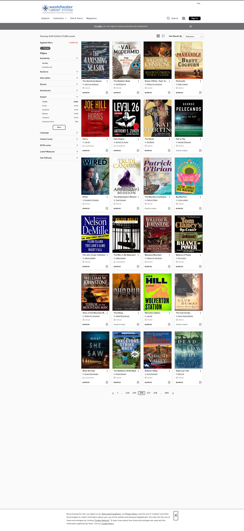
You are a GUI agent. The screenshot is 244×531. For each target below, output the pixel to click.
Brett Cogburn (183, 84)
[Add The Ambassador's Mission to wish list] (138, 208)
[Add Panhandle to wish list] (200, 93)
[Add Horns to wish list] (106, 150)
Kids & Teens (76, 18)
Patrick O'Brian (152, 200)
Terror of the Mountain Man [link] (94, 313)
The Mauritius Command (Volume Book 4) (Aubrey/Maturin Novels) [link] (156, 197)
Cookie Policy (108, 523)
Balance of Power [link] (183, 255)
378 (155, 393)
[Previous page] (113, 393)
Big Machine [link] (181, 197)
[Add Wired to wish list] (106, 208)
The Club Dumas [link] (183, 313)
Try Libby (98, 26)
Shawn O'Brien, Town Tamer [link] (156, 81)
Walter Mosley (121, 258)
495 (167, 393)
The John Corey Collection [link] (93, 255)
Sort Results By (175, 36)
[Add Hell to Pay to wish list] (200, 150)
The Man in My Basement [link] (125, 255)
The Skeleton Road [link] (122, 81)
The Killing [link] (118, 313)
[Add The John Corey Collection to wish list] (106, 266)
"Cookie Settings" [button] (101, 520)
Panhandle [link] (180, 81)
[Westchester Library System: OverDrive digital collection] (58, 8)
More (59, 127)
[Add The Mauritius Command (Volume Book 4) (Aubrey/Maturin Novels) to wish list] (169, 208)
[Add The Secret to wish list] (169, 150)
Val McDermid (121, 84)
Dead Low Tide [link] (182, 371)
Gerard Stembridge (91, 374)
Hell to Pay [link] (180, 139)
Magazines (91, 18)
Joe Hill (87, 142)
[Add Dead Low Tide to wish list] (200, 382)
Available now (47, 67)
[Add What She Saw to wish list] (106, 382)
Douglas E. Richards (92, 200)
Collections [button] (59, 18)
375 (134, 393)
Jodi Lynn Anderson (91, 84)
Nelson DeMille (90, 258)
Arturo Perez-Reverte (185, 316)
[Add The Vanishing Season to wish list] (106, 93)
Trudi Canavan (121, 200)
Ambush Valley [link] (151, 371)
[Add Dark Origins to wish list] (138, 150)
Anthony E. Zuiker (122, 142)
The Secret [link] (149, 139)
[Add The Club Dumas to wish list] (200, 324)
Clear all (73, 43)
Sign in (194, 18)
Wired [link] (85, 197)
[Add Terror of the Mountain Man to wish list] (106, 324)
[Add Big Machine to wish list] (200, 208)
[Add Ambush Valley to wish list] (169, 382)
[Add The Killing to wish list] (138, 324)
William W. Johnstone (154, 84)
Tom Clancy (182, 258)
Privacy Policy (131, 514)
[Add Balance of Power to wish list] (200, 266)
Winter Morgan (121, 374)
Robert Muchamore (122, 316)
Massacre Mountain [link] (153, 255)
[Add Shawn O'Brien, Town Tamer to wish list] (169, 93)
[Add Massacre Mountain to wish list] (169, 266)
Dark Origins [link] (119, 139)
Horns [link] (85, 139)
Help (198, 3)
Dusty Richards (152, 374)
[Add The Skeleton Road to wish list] (138, 93)
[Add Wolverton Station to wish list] (169, 324)
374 (127, 393)
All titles (45, 63)
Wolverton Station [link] (152, 313)
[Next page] (173, 393)
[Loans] (184, 18)
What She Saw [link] (88, 371)
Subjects (45, 18)
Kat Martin (150, 142)
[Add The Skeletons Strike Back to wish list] (138, 382)
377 (148, 393)
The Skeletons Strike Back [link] (125, 371)
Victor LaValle (183, 200)
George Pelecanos (184, 142)
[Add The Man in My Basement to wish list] (138, 266)
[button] (172, 18)
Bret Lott (181, 374)
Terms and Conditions (111, 514)
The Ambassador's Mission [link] (125, 197)
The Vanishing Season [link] (92, 81)
